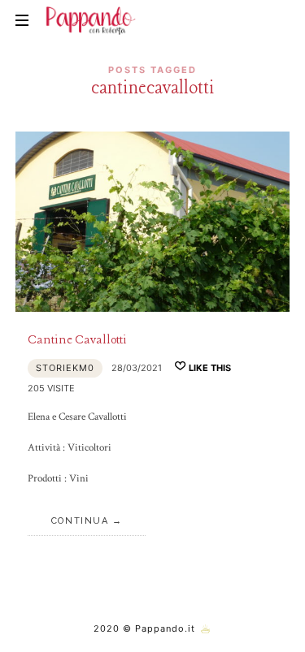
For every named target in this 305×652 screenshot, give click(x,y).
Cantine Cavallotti (77, 340)
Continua (79, 521)
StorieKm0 (65, 367)
